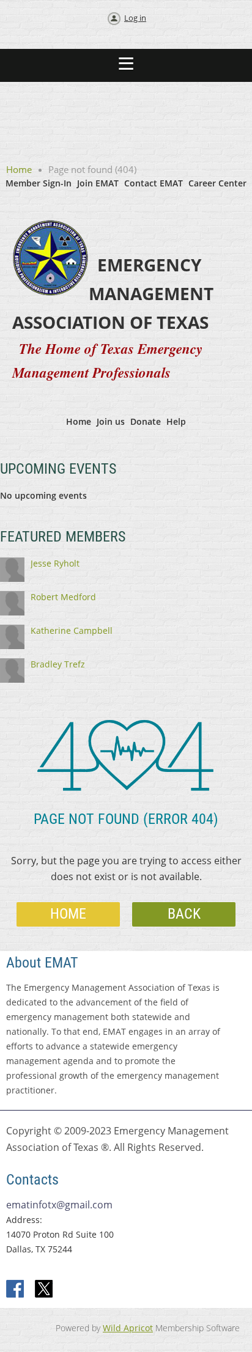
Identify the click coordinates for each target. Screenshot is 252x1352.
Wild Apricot (128, 1328)
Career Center (217, 183)
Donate (145, 421)
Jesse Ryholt (55, 563)
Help (176, 421)
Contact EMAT (153, 183)
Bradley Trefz (58, 664)
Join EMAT (98, 183)
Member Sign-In (39, 183)
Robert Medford (63, 597)
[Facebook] (16, 1289)
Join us (111, 421)
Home (19, 169)
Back (184, 913)
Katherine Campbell (72, 630)
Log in (135, 17)
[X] (44, 1289)
